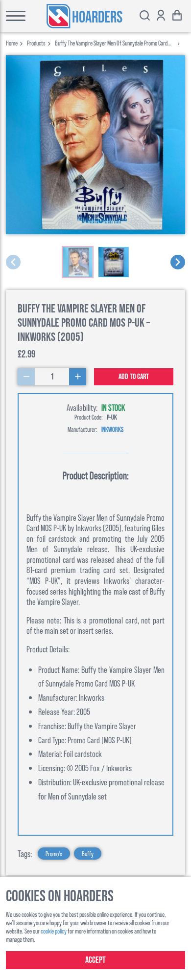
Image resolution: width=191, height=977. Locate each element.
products (36, 43)
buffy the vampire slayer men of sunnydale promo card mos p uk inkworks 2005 (111, 43)
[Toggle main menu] (13, 16)
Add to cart (134, 376)
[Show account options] (161, 16)
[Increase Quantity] (77, 376)
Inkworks (112, 429)
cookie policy (54, 931)
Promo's (54, 853)
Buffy (88, 853)
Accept (95, 960)
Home (12, 43)
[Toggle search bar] (145, 16)
